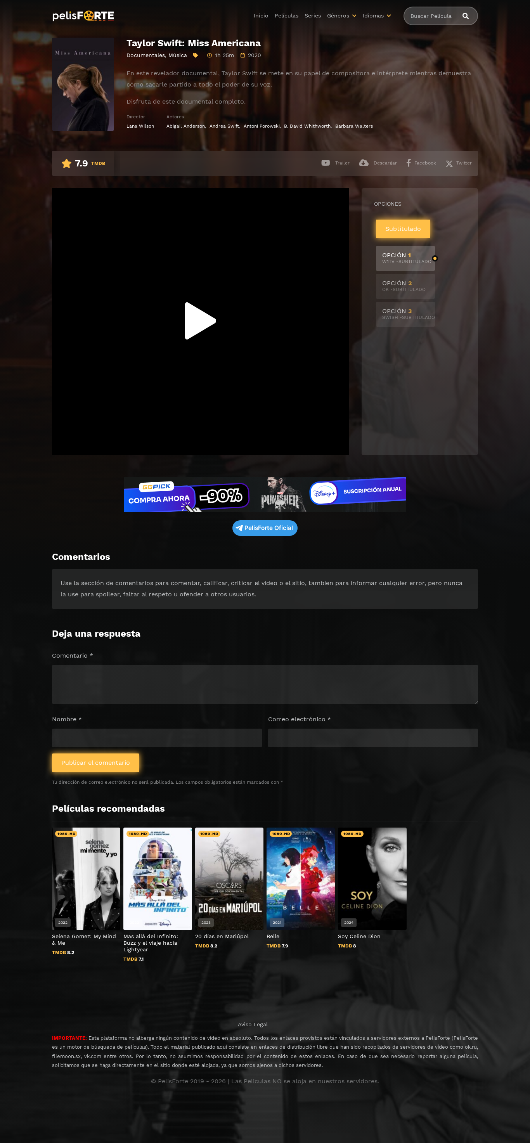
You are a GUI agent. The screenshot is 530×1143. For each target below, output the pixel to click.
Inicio (261, 15)
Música (177, 55)
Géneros (338, 15)
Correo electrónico (299, 719)
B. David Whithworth (307, 126)
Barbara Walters (354, 126)
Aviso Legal (253, 1024)
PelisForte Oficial (268, 528)
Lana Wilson (140, 126)
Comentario (72, 655)
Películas (286, 15)
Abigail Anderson (185, 126)
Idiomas (373, 15)
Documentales (145, 55)
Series (313, 15)
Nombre (67, 719)
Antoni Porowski (262, 126)
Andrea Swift (224, 126)
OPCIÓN (406, 257)
